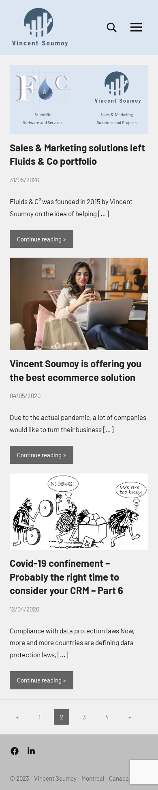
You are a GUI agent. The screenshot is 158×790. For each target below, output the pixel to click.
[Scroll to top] (141, 773)
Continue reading (39, 239)
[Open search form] (112, 27)
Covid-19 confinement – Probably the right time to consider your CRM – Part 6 (66, 576)
